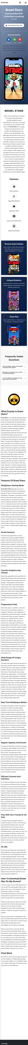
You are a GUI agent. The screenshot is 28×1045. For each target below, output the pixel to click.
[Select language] (20, 2)
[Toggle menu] (25, 3)
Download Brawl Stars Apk (15, 25)
